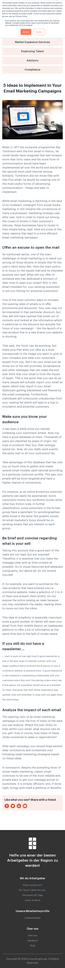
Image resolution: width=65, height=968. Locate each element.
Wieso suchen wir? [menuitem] (32, 885)
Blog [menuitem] (32, 946)
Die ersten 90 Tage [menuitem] (32, 895)
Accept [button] (26, 32)
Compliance (32, 69)
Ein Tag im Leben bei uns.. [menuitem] (32, 890)
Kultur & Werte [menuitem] (32, 900)
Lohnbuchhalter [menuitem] (32, 918)
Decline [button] (39, 32)
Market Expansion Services (32, 42)
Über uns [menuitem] (32, 935)
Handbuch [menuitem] (32, 941)
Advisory (33, 60)
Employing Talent (32, 51)
